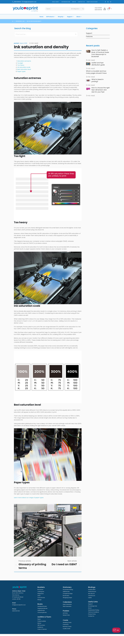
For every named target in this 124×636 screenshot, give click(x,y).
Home (41, 16)
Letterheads (66, 591)
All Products (50, 16)
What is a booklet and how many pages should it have (96, 72)
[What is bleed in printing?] (88, 80)
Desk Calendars (67, 604)
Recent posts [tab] (93, 45)
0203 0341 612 (17, 1)
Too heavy (20, 65)
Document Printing (68, 589)
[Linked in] (108, 2)
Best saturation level (24, 69)
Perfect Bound (92, 591)
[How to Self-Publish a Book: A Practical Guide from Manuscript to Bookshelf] (88, 51)
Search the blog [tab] (22, 28)
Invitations (40, 627)
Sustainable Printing (93, 610)
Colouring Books (42, 612)
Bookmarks (66, 595)
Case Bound (91, 595)
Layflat (90, 597)
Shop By (60, 16)
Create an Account (92, 1)
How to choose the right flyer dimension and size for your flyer (101, 90)
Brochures (40, 589)
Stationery (67, 587)
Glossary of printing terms (32, 566)
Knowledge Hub (65, 1)
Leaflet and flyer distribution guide (98, 64)
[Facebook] (105, 2)
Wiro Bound (91, 593)
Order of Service (42, 629)
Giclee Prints (66, 615)
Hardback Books (42, 606)
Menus (39, 623)
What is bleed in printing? (98, 80)
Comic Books (41, 597)
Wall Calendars (67, 606)
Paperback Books (42, 608)
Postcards (65, 624)
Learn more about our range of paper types (29, 498)
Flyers (39, 619)
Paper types (21, 71)
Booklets (41, 587)
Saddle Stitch (91, 589)
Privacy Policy (92, 614)
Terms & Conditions (93, 612)
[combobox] (65, 9)
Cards (65, 620)
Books (40, 604)
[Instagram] (110, 2)
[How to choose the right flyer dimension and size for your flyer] (88, 89)
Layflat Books (41, 610)
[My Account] (104, 9)
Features (89, 36)
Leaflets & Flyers (44, 617)
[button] (76, 34)
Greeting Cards (67, 622)
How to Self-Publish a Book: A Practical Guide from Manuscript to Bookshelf (100, 53)
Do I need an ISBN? (64, 564)
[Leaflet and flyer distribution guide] (88, 64)
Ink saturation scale (23, 67)
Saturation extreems (24, 61)
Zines (39, 595)
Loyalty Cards (66, 628)
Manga (39, 599)
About (78, 16)
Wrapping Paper (67, 597)
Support (69, 16)
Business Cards (67, 626)
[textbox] (46, 34)
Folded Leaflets (42, 621)
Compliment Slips (68, 593)
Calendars (67, 602)
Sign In (74, 1)
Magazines (41, 593)
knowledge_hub (20, 21)
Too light (20, 63)
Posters (66, 611)
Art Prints (65, 613)
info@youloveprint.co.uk (30, 1)
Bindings (91, 587)
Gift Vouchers (41, 625)
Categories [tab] (92, 28)
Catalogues (41, 591)
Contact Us (81, 1)
